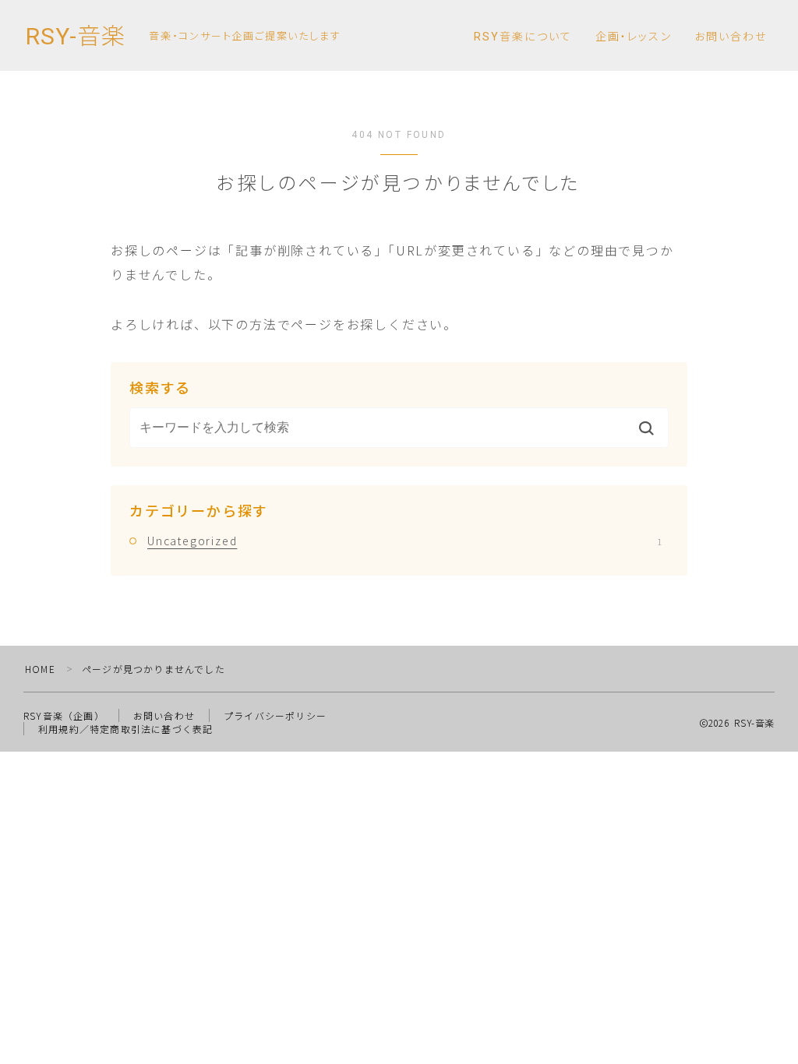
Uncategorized (404, 540)
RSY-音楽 (75, 36)
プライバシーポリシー (275, 715)
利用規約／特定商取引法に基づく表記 (125, 728)
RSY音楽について (523, 36)
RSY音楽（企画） (63, 715)
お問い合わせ (731, 36)
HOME (40, 668)
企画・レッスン (633, 36)
